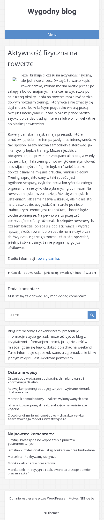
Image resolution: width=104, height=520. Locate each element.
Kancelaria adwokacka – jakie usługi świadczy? (42, 273)
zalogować (33, 296)
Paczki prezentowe (42, 463)
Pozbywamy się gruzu (41, 456)
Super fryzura (84, 273)
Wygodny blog (52, 11)
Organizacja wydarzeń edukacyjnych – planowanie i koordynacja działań (46, 380)
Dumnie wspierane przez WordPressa (37, 498)
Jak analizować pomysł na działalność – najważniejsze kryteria (47, 407)
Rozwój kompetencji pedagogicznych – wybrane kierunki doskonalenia (49, 390)
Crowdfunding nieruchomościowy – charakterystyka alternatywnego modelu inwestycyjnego (46, 417)
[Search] (92, 315)
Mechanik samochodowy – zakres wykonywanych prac (48, 399)
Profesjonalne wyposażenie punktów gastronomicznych (41, 442)
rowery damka (48, 258)
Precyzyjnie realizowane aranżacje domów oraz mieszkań (49, 471)
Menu (52, 34)
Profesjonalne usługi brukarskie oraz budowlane (59, 450)
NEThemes (51, 513)
